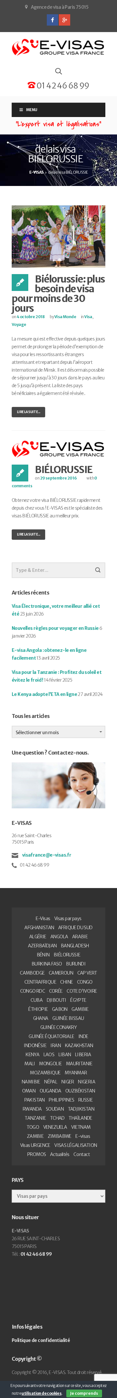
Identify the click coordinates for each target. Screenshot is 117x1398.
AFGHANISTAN (39, 927)
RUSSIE (85, 1100)
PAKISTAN (34, 1100)
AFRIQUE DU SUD (75, 927)
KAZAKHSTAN (79, 1045)
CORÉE (56, 991)
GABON (60, 1009)
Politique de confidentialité (41, 1340)
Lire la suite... (28, 412)
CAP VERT (87, 973)
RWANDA (32, 1109)
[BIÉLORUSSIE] (58, 449)
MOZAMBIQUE (45, 1073)
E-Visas (43, 918)
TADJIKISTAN (81, 1109)
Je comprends (84, 1393)
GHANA (40, 1018)
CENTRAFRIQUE (40, 982)
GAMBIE (80, 1009)
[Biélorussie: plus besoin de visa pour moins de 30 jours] (58, 236)
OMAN (29, 1091)
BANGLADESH (75, 946)
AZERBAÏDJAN (42, 946)
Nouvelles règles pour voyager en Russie (55, 628)
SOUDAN (55, 1109)
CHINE (66, 982)
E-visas (82, 1136)
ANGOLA (59, 937)
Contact (81, 1154)
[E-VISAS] (58, 47)
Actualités (60, 1154)
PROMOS (36, 1154)
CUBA (37, 1000)
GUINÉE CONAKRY (58, 1027)
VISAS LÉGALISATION (75, 1145)
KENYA (32, 1054)
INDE (83, 1036)
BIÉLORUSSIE (64, 469)
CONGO (85, 982)
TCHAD (57, 1118)
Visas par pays (68, 918)
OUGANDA (50, 1091)
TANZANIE (35, 1118)
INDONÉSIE (35, 1045)
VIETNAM (81, 1127)
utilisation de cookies (41, 1393)
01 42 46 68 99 (62, 86)
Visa (88, 316)
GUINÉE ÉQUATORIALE (51, 1036)
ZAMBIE (35, 1136)
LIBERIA (83, 1054)
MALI (29, 1064)
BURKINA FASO (47, 964)
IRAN (55, 1045)
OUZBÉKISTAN (80, 1091)
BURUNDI (75, 964)
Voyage (19, 324)
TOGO (33, 1127)
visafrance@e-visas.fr (46, 855)
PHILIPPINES (61, 1100)
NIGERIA (86, 1082)
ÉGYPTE (78, 1000)
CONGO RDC (32, 991)
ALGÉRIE (37, 937)
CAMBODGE (32, 973)
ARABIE (80, 937)
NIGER (67, 1082)
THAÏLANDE (80, 1118)
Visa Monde (65, 316)
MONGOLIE (50, 1064)
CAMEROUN (61, 973)
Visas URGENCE (35, 1145)
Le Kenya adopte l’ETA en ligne (44, 694)
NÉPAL (50, 1082)
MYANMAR (76, 1073)
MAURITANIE (79, 1064)
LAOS (49, 1054)
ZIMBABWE (60, 1136)
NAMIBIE (31, 1082)
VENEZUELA (55, 1127)
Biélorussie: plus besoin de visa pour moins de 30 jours (58, 293)
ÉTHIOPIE (38, 1009)
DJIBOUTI (56, 1000)
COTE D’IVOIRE (82, 991)
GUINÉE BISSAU (68, 1018)
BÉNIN (43, 955)
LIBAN (64, 1054)
